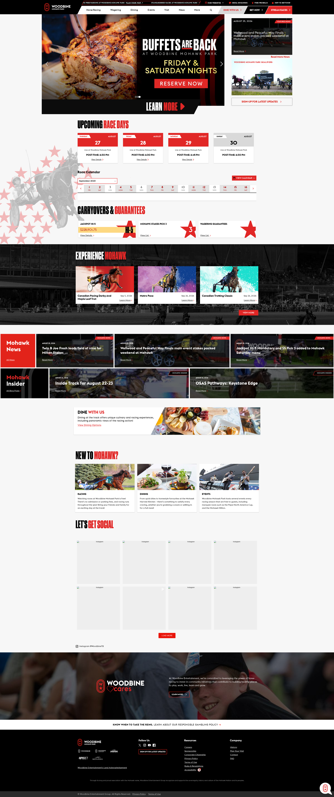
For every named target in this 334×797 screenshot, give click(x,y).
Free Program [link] (261, 3)
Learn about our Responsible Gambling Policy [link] (167, 725)
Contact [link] (234, 755)
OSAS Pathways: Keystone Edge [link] (227, 383)
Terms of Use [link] (190, 762)
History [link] (233, 747)
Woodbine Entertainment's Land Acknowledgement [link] (102, 768)
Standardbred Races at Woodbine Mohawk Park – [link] (106, 3)
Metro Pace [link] (146, 296)
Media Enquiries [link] (240, 3)
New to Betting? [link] (282, 3)
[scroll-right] (253, 189)
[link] (57, 7)
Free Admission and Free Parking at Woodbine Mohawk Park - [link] (197, 3)
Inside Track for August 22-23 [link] (84, 383)
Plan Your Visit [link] (237, 751)
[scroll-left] (80, 189)
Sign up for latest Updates (152, 752)
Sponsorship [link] (190, 751)
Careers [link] (188, 747)
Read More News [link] (280, 57)
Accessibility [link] (190, 770)
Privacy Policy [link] (191, 759)
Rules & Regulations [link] (193, 766)
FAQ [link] (232, 759)
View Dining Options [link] (89, 425)
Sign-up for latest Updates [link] (260, 101)
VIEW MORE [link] (248, 313)
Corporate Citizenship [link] (195, 755)
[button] (197, 10)
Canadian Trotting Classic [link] (217, 296)
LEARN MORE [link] (177, 694)
